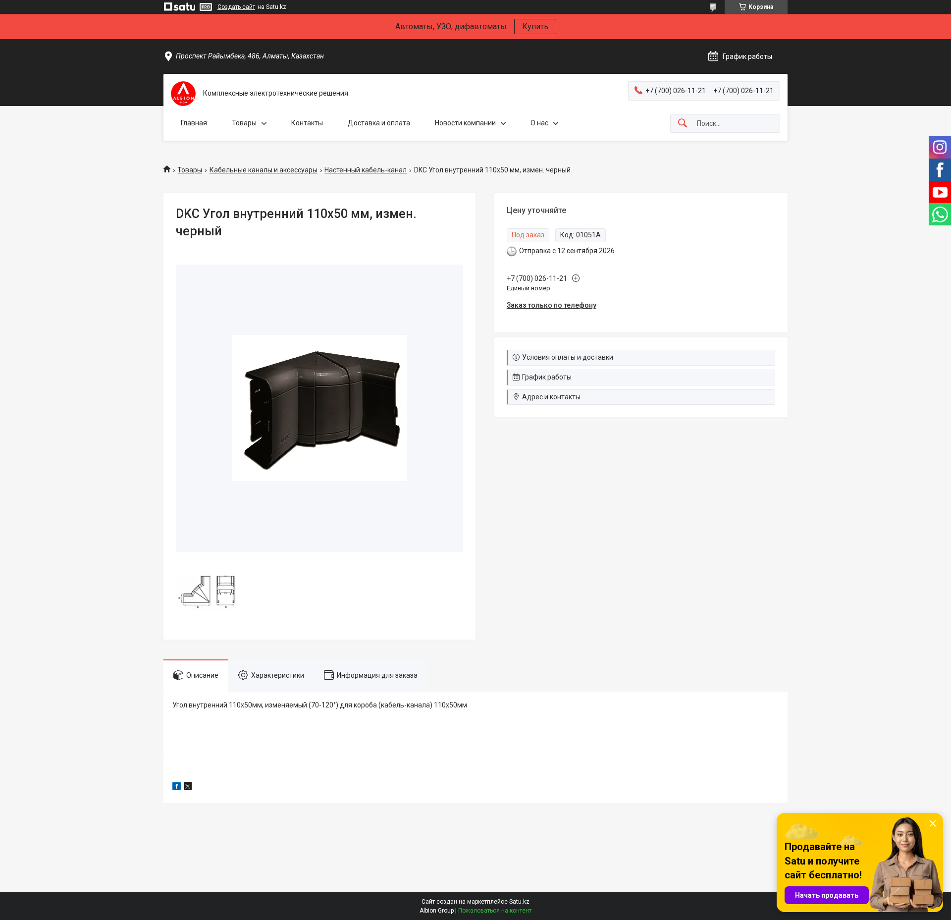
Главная (194, 123)
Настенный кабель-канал (365, 170)
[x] (188, 788)
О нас (539, 123)
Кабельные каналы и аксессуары (263, 170)
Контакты (307, 123)
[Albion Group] (183, 93)
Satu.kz (519, 901)
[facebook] (176, 788)
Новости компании (465, 123)
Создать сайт (236, 6)
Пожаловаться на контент (494, 910)
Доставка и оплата (379, 123)
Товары (244, 123)
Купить (535, 26)
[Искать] (682, 123)
